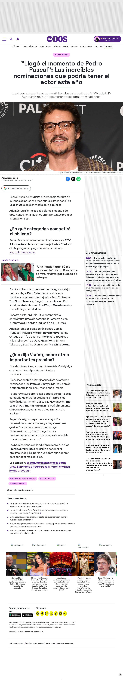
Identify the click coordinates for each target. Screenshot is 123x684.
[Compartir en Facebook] (68, 179)
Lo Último (15, 46)
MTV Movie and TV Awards (24, 479)
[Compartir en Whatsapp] (78, 179)
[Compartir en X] (73, 179)
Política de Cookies (16, 643)
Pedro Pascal (48, 479)
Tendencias (45, 46)
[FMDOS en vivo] (97, 39)
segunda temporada (22, 252)
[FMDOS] (57, 39)
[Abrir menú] (4, 39)
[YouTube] (60, 613)
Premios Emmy (19, 483)
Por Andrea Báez (9, 178)
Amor (65, 46)
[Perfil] (17, 39)
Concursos (86, 46)
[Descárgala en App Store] (27, 615)
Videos (74, 46)
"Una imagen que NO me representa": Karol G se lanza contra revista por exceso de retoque (57, 272)
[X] (51, 613)
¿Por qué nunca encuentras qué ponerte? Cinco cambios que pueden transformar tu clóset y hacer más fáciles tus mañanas (83, 585)
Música (56, 46)
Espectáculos (30, 46)
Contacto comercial (65, 643)
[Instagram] (47, 613)
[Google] (37, 613)
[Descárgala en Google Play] (15, 615)
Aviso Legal (50, 643)
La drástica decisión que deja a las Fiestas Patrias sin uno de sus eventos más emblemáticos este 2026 (61, 584)
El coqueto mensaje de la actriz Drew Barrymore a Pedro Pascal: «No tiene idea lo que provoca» (39, 466)
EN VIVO (108, 46)
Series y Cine (61, 55)
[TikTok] (56, 613)
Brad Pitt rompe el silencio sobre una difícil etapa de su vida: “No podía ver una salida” (106, 582)
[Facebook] (42, 613)
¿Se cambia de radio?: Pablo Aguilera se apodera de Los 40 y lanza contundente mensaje (17, 583)
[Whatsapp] (65, 613)
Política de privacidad (35, 643)
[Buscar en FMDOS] (10, 39)
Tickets (98, 46)
